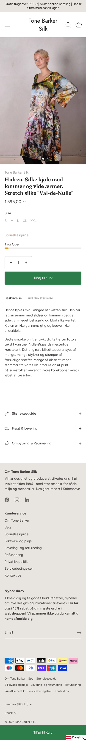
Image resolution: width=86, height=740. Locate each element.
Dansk (9, 713)
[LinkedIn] (27, 500)
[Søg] (68, 26)
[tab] (15, 298)
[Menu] (7, 25)
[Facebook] (7, 500)
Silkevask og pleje (18, 541)
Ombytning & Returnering (31, 443)
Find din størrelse (39, 298)
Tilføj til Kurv (43, 732)
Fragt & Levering (24, 428)
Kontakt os (13, 575)
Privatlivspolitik (16, 562)
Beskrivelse (13, 298)
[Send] (79, 632)
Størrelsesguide (16, 235)
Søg (8, 527)
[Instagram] (17, 500)
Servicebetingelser (19, 568)
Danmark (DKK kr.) (16, 704)
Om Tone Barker (17, 520)
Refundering (14, 555)
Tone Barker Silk (43, 25)
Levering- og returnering (23, 548)
